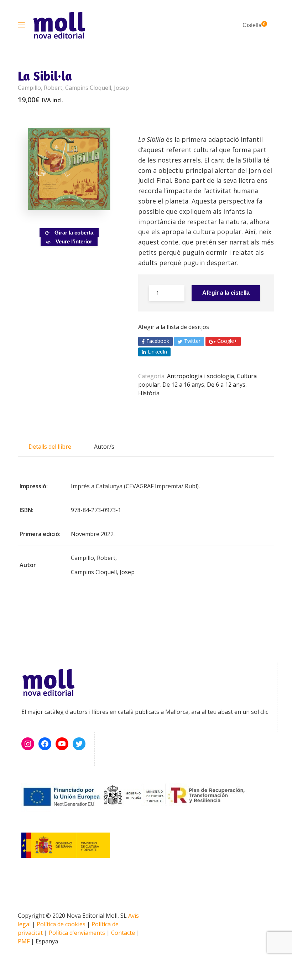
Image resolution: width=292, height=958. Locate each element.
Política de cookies (61, 924)
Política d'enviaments (77, 933)
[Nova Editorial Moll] (59, 25)
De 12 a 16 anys (183, 384)
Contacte (123, 933)
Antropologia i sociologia (200, 376)
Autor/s (104, 446)
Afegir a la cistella (226, 293)
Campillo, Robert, (41, 88)
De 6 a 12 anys (226, 384)
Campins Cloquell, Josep (97, 88)
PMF (24, 941)
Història (149, 393)
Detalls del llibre (49, 446)
